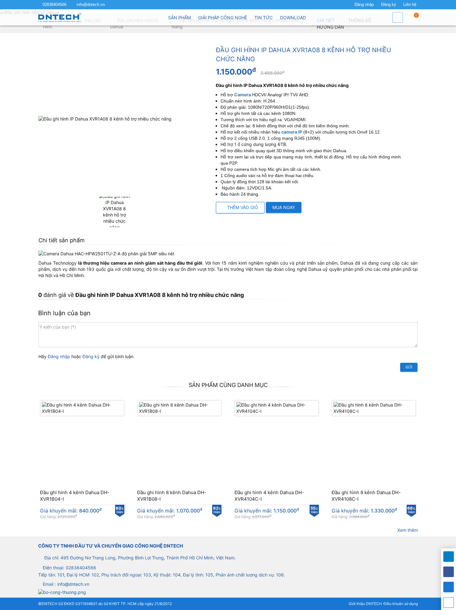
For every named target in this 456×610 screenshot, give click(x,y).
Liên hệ (409, 4)
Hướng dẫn (330, 27)
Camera (242, 94)
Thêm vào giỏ (242, 207)
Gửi (408, 367)
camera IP (291, 131)
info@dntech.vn (91, 4)
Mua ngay (283, 207)
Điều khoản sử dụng (400, 603)
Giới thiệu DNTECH (365, 603)
